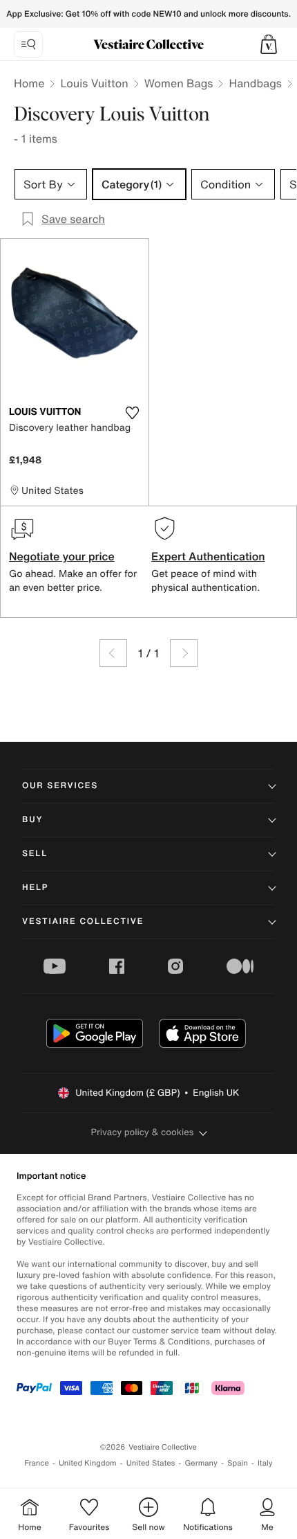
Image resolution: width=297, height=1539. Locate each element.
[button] (268, 44)
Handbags (255, 83)
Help (35, 887)
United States (150, 1463)
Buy (32, 820)
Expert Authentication (208, 556)
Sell (35, 854)
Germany (201, 1463)
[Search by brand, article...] (28, 44)
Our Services (60, 786)
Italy (265, 1463)
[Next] (184, 653)
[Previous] (113, 653)
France (36, 1463)
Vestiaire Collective (83, 921)
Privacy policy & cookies (142, 1132)
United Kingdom (88, 1463)
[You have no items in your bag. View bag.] (268, 44)
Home (29, 83)
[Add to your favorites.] (132, 412)
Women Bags (178, 83)
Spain (237, 1463)
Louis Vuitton (94, 83)
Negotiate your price (62, 556)
